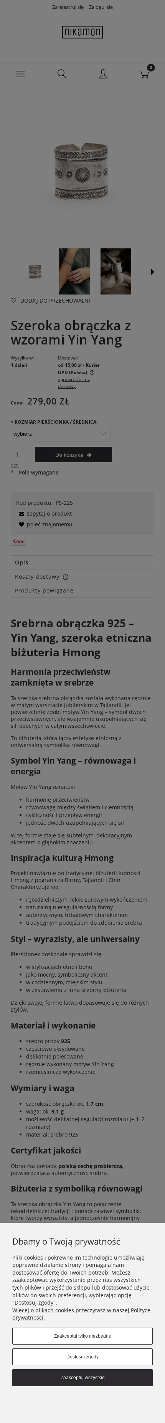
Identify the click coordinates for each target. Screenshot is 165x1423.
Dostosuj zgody (82, 1357)
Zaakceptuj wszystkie (83, 1377)
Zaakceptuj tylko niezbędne (82, 1336)
